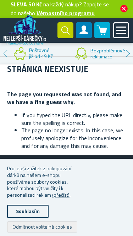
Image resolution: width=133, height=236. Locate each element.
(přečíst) (61, 194)
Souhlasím (28, 211)
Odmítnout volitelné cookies (42, 226)
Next (127, 53)
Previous (5, 53)
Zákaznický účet (84, 36)
